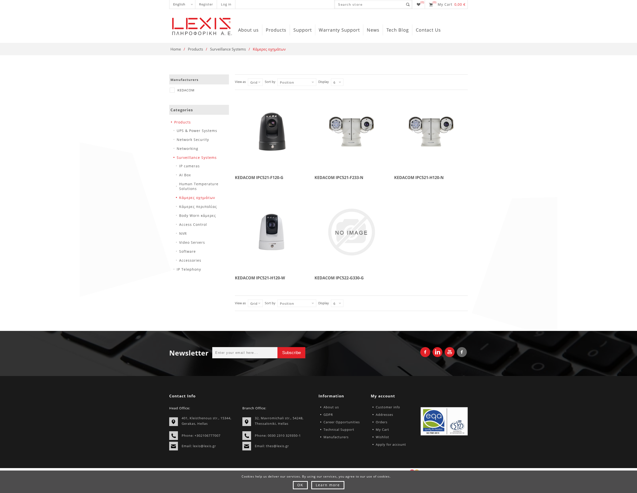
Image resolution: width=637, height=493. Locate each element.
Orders (381, 422)
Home (175, 49)
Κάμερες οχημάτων (197, 197)
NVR (183, 233)
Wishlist (382, 437)
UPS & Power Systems (197, 130)
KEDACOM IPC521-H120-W (260, 278)
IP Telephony (189, 269)
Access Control (193, 224)
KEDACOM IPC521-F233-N (339, 177)
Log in (226, 4)
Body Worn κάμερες (197, 215)
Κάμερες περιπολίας (198, 206)
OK (300, 485)
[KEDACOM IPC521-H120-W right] (272, 232)
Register (206, 4)
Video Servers (192, 242)
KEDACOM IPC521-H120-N (419, 177)
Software (187, 251)
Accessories (190, 260)
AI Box (185, 175)
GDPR (328, 414)
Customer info (388, 407)
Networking (187, 148)
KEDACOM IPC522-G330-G (339, 278)
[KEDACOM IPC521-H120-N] (431, 132)
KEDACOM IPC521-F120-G (259, 177)
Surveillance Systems (228, 49)
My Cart (382, 429)
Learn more (328, 485)
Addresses (384, 414)
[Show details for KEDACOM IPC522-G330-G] (351, 232)
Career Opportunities (341, 422)
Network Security (193, 139)
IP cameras (189, 166)
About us (331, 407)
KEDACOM (186, 90)
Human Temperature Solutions (198, 186)
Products (195, 49)
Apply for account (391, 444)
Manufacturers (336, 437)
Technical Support (338, 429)
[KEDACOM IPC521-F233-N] (351, 132)
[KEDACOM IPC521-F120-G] (272, 132)
